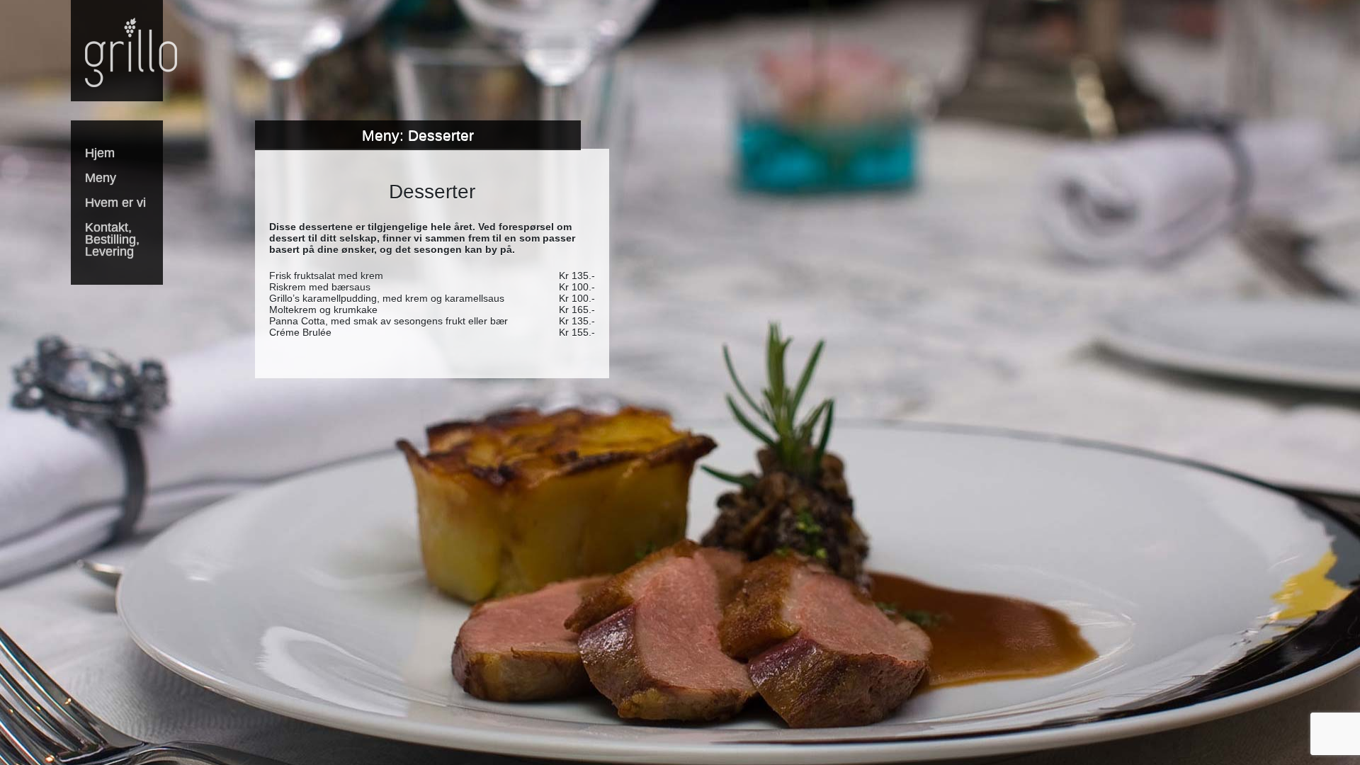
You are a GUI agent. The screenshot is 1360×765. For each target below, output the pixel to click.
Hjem (100, 153)
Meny (100, 178)
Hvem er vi (115, 203)
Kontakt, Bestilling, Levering (112, 239)
